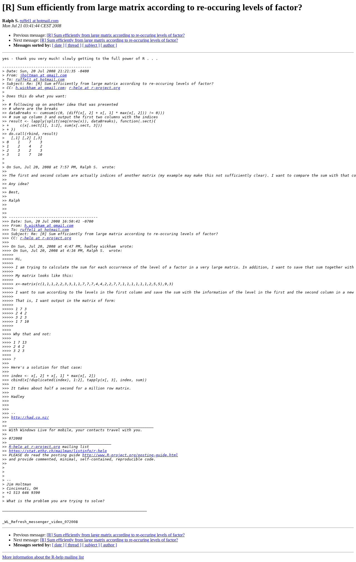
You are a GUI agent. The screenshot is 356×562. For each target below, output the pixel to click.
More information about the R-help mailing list (43, 557)
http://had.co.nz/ (30, 417)
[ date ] (58, 45)
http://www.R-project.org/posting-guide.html (130, 455)
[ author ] (109, 45)
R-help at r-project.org (34, 447)
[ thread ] (73, 45)
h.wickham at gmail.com (40, 88)
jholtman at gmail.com (43, 75)
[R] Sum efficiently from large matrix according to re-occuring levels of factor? (116, 35)
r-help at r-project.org (94, 88)
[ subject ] (91, 45)
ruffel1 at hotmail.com (39, 20)
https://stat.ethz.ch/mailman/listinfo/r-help (58, 451)
